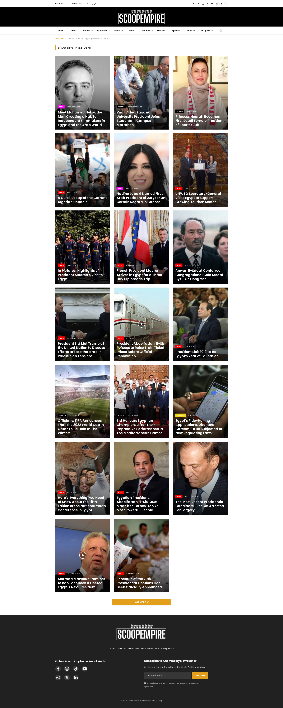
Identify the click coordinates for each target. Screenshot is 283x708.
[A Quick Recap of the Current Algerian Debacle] (82, 170)
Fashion (146, 30)
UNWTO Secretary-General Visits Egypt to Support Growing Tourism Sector (198, 198)
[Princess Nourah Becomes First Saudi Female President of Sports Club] (200, 93)
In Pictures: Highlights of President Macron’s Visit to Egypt (80, 275)
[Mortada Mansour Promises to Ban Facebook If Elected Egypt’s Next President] (82, 555)
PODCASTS (60, 4)
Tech (189, 30)
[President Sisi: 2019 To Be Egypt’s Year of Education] (200, 324)
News (60, 30)
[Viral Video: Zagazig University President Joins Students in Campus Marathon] (141, 93)
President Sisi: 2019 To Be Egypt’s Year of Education (197, 354)
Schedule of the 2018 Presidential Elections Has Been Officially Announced (139, 583)
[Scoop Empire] (141, 17)
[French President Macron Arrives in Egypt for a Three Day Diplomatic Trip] (141, 247)
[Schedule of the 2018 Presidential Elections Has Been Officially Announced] (141, 555)
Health (161, 30)
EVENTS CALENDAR (79, 4)
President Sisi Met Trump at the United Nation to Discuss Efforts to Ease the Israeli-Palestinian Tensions (81, 350)
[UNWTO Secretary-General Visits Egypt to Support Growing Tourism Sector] (200, 170)
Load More (140, 602)
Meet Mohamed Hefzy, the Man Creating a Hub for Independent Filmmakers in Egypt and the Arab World (81, 118)
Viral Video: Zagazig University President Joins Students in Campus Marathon (138, 118)
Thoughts (204, 30)
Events (86, 30)
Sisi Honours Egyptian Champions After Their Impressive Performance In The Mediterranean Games (140, 427)
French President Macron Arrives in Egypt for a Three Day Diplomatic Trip (139, 275)
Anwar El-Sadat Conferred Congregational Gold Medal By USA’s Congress (199, 275)
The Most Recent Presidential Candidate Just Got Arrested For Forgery (199, 506)
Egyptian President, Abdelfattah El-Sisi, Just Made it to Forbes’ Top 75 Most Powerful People (137, 504)
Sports (176, 30)
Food (117, 30)
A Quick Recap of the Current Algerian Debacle (82, 200)
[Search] (220, 30)
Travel (131, 30)
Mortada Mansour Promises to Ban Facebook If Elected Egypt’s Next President (81, 583)
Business (102, 30)
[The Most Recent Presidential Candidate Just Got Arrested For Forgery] (200, 478)
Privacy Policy (194, 683)
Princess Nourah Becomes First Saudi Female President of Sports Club (199, 121)
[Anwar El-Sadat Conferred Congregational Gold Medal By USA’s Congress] (200, 247)
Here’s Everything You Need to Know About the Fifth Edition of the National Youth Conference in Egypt (82, 504)
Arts (73, 30)
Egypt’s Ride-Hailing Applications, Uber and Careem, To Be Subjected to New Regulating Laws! (198, 427)
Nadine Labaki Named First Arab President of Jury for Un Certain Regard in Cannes (141, 198)
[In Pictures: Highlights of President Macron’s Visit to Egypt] (82, 247)
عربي (94, 4)
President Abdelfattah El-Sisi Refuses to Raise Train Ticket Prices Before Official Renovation (141, 350)
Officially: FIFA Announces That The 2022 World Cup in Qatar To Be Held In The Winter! (81, 427)
